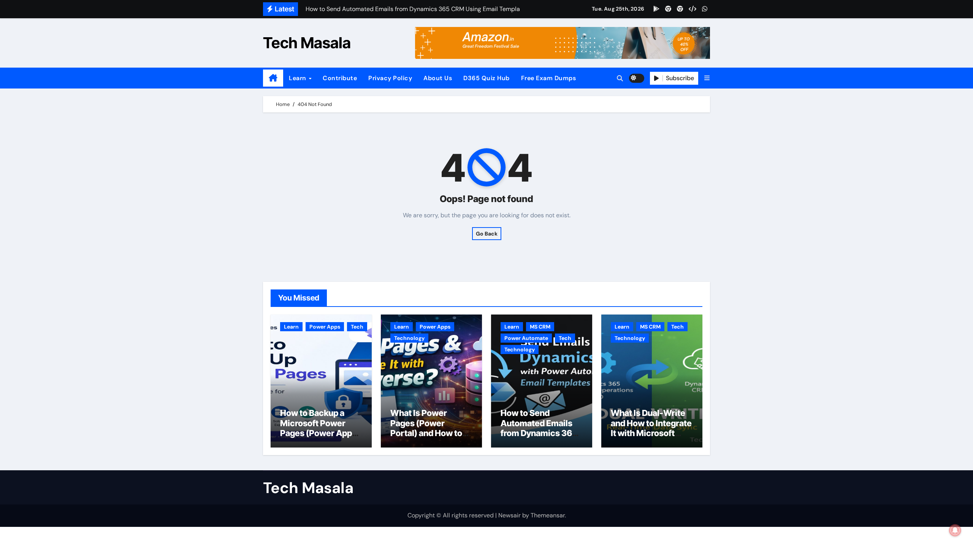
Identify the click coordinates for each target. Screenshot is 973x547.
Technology (409, 338)
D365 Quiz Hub (486, 78)
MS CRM (540, 326)
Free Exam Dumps (548, 78)
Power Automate (526, 338)
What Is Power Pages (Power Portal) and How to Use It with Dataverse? (426, 433)
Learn (298, 78)
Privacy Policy (390, 78)
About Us (437, 78)
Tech (357, 326)
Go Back (487, 233)
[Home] (273, 78)
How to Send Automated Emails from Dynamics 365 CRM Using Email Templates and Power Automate (539, 438)
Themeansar (548, 515)
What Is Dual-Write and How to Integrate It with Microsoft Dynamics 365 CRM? (652, 428)
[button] (707, 78)
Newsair (509, 515)
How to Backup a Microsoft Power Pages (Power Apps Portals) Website (318, 428)
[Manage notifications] (955, 530)
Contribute (340, 78)
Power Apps (324, 326)
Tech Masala (307, 42)
